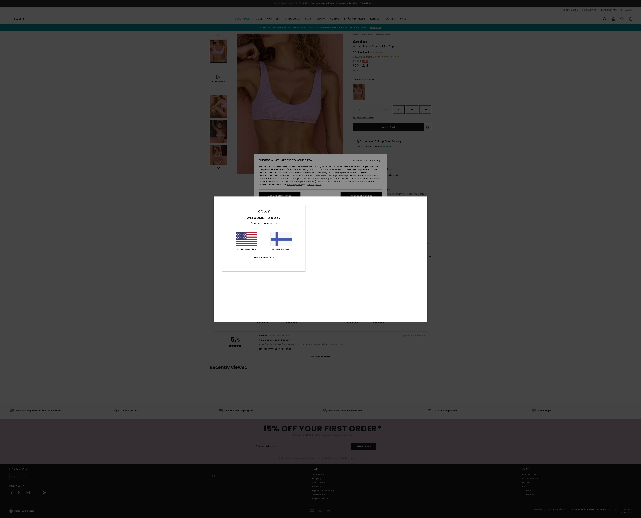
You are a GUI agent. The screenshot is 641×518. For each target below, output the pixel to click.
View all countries (264, 257)
